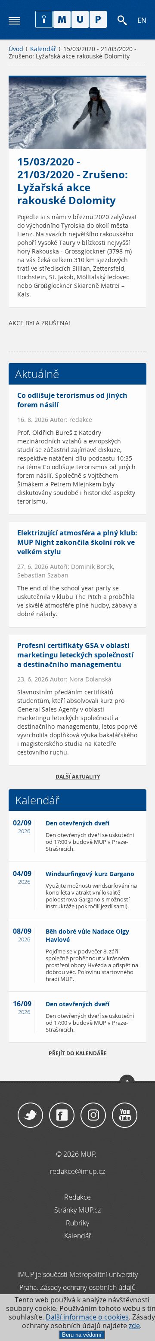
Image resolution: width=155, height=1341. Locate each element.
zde (134, 1326)
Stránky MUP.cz (77, 1210)
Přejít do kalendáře (78, 1053)
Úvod (16, 49)
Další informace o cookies (87, 1317)
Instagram (93, 1115)
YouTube (124, 1115)
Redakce (77, 1197)
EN (141, 20)
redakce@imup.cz (77, 1171)
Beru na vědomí (82, 1335)
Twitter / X (30, 1115)
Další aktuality (78, 776)
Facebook (61, 1115)
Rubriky (77, 1223)
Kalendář (43, 49)
